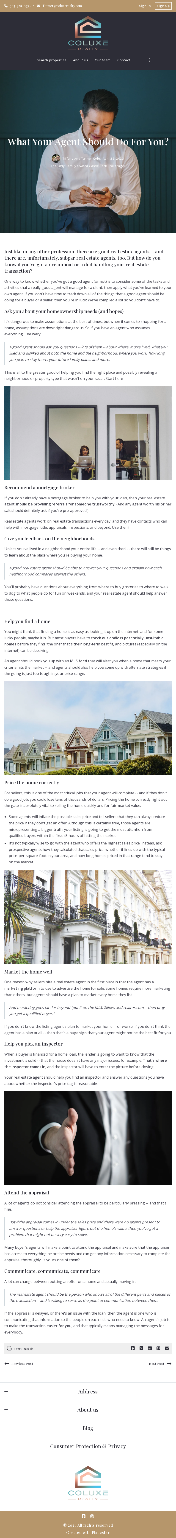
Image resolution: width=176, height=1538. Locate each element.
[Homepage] (88, 33)
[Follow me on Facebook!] (84, 1516)
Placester (101, 1532)
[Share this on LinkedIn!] (150, 1348)
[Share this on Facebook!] (133, 1348)
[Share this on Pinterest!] (158, 1348)
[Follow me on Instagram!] (92, 1516)
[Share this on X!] (141, 1348)
